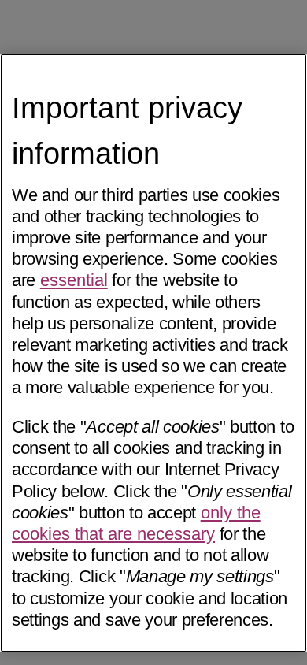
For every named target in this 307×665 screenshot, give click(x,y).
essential (74, 280)
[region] (153, 353)
